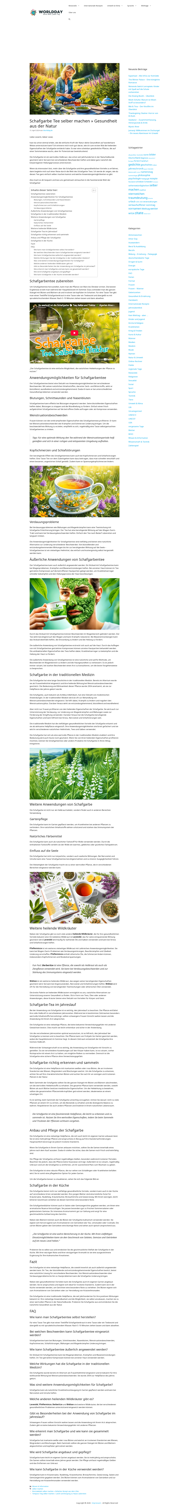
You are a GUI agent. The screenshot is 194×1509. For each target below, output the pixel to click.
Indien (154, 165)
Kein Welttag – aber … (138, 315)
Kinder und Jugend (136, 319)
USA (137, 201)
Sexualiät (132, 380)
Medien (131, 342)
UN (129, 407)
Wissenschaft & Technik (138, 441)
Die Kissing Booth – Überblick (141, 96)
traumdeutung (138, 198)
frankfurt (144, 161)
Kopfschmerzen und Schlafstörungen (49, 205)
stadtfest (142, 190)
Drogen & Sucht (135, 261)
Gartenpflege (39, 220)
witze (131, 213)
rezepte (154, 178)
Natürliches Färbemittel (43, 223)
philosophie (144, 175)
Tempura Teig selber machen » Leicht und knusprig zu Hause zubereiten (59, 1494)
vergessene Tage (136, 426)
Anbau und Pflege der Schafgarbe (46, 237)
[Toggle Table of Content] (92, 190)
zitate (139, 213)
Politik (131, 365)
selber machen (37, 1489)
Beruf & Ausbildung (137, 246)
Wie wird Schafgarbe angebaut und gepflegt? (52, 272)
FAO (130, 273)
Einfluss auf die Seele (42, 225)
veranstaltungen (150, 201)
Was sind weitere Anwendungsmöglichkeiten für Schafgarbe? (59, 261)
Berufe (131, 250)
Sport (130, 388)
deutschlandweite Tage (138, 258)
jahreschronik (135, 168)
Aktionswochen (135, 235)
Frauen (131, 284)
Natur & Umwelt (135, 357)
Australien (140, 155)
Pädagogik (145, 179)
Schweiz (155, 182)
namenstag (147, 171)
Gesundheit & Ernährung (139, 296)
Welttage (144, 6)
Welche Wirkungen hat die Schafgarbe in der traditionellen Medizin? (62, 258)
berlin (146, 154)
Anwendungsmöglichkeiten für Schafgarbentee (52, 197)
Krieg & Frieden (135, 330)
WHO (130, 434)
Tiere (130, 399)
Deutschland (134, 157)
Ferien (131, 277)
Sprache (130, 6)
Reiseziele (73, 6)
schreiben (140, 181)
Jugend (131, 311)
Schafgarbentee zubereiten (43, 193)
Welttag (146, 208)
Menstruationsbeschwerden (45, 202)
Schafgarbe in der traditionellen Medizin (48, 214)
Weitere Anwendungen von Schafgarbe (48, 217)
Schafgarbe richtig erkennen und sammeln (50, 234)
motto (138, 172)
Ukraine (150, 198)
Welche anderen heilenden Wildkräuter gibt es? (53, 263)
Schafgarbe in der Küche (42, 240)
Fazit (33, 243)
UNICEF (131, 418)
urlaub (131, 201)
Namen (131, 353)
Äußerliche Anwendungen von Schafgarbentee (51, 211)
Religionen (133, 376)
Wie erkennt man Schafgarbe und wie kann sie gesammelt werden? (61, 269)
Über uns (72, 12)
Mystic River (133, 126)
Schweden (148, 181)
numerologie (132, 175)
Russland (131, 182)
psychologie (134, 178)
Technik (131, 395)
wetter (154, 208)
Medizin (131, 346)
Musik (131, 349)
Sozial (130, 384)
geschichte (146, 164)
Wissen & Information (40, 1486)
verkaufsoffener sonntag (141, 204)
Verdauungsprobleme (43, 208)
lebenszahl (132, 172)
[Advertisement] (97, 41)
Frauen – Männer (136, 288)
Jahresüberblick (135, 307)
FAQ (33, 246)
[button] (69, 19)
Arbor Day (133, 238)
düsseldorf (152, 158)
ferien (137, 160)
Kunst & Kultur (134, 334)
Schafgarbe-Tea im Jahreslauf (44, 231)
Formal (131, 281)
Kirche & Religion (135, 323)
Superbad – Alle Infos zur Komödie (143, 75)
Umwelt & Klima (113, 6)
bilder (152, 154)
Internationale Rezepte (93, 6)
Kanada (150, 169)
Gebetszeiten (134, 292)
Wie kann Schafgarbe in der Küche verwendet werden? (56, 274)
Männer (132, 338)
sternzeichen (136, 194)
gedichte (134, 164)
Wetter (131, 430)
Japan (145, 169)
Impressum (96, 1503)
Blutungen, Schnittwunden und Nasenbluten (52, 200)
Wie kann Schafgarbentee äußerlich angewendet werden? (57, 255)
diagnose (144, 158)
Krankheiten (133, 327)
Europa (130, 161)
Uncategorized (135, 411)
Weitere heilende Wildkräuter (44, 228)
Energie (131, 265)
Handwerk (133, 300)
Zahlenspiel (133, 445)
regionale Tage (135, 369)
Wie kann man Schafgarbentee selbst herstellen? (54, 249)
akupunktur (132, 155)
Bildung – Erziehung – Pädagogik (142, 254)
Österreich (147, 213)
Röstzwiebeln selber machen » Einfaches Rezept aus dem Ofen (55, 1491)
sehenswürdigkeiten (138, 185)
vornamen (134, 208)
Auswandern (134, 242)
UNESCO (132, 415)
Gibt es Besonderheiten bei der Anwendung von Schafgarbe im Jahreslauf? (64, 266)
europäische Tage (136, 269)
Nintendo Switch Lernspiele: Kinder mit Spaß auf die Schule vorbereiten (143, 89)
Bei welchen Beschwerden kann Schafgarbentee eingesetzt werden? (62, 252)
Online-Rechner (135, 361)
